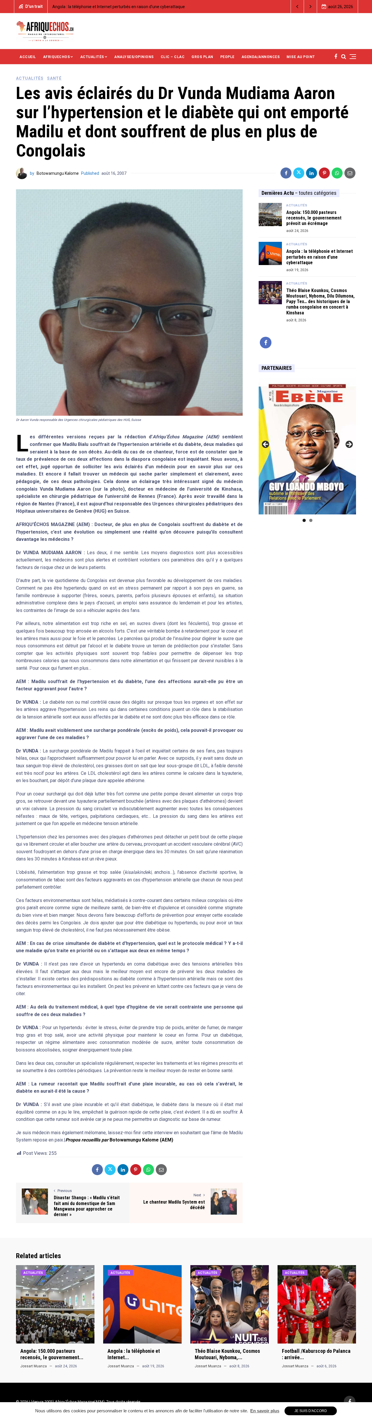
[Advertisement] (238, 30)
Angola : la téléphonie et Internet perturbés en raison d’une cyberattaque (87, 6)
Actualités (30, 78)
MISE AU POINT (301, 57)
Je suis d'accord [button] (310, 1411)
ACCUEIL (27, 57)
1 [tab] (304, 520)
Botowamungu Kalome (58, 173)
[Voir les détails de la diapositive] (307, 446)
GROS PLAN (202, 57)
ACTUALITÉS (92, 57)
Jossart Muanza (33, 1366)
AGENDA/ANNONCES (261, 57)
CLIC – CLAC (173, 57)
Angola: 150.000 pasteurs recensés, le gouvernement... (51, 1354)
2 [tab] (310, 520)
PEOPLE (227, 57)
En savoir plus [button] (264, 1410)
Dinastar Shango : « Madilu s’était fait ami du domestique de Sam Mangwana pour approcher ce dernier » (87, 1206)
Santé (54, 78)
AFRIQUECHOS (56, 57)
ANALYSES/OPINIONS (134, 57)
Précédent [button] (266, 444)
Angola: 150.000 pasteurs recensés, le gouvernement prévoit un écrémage (313, 218)
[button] (297, 6)
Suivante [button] (348, 444)
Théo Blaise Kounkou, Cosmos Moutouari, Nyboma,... (227, 1354)
